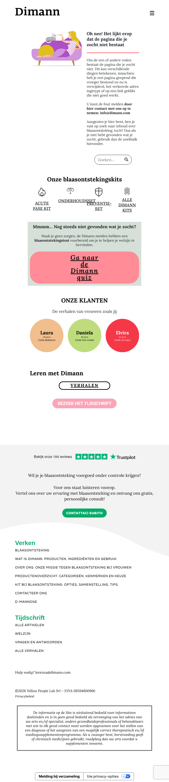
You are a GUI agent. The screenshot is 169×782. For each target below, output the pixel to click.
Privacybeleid (24, 696)
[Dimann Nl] (49, 11)
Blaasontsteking (32, 550)
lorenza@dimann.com (52, 672)
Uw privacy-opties (103, 776)
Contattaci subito (84, 513)
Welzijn (23, 633)
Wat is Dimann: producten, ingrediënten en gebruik (66, 559)
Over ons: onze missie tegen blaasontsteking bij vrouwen (73, 567)
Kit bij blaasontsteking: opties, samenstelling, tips (66, 584)
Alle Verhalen (29, 651)
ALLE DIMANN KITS (127, 205)
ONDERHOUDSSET (77, 201)
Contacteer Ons (31, 593)
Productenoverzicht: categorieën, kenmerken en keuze (71, 576)
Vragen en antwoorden (38, 642)
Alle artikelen (29, 625)
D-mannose (26, 601)
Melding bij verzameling (59, 776)
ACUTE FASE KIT (42, 206)
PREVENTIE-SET (99, 206)
